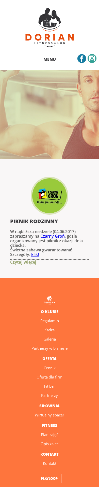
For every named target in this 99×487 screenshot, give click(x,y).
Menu (49, 59)
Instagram (92, 58)
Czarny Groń (52, 236)
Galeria (49, 339)
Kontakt (49, 463)
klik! (35, 254)
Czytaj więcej (15, 262)
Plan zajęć (49, 434)
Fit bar (49, 386)
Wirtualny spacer (49, 414)
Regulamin (49, 320)
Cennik (50, 367)
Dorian (49, 28)
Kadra (49, 329)
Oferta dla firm (49, 377)
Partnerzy (49, 395)
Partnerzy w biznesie (49, 348)
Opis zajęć (49, 443)
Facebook (81, 58)
